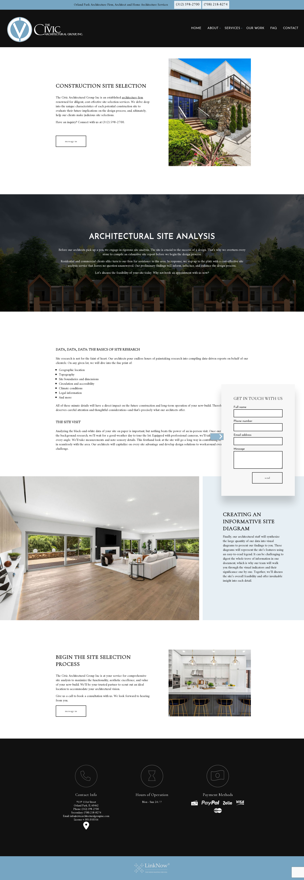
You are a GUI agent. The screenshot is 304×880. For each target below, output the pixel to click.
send (267, 478)
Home (196, 28)
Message (239, 449)
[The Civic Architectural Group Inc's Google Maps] (86, 828)
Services (232, 28)
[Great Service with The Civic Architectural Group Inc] (47, 28)
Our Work (255, 28)
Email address (242, 435)
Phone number (243, 421)
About (212, 28)
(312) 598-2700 (188, 5)
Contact (290, 28)
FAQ (273, 28)
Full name (240, 407)
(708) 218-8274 (215, 5)
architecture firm (132, 97)
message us (71, 141)
